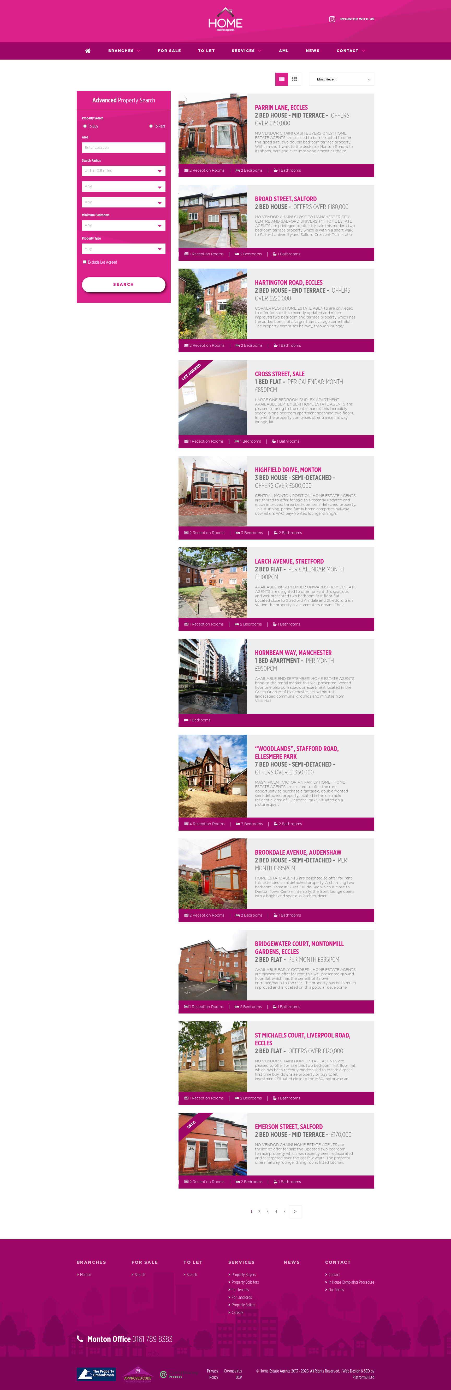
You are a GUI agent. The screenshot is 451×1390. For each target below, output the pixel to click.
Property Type (91, 238)
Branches (121, 51)
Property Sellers (243, 1305)
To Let (206, 51)
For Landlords (242, 1297)
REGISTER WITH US (357, 19)
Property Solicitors (245, 1282)
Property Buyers (244, 1275)
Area (85, 137)
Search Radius (91, 161)
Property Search (92, 118)
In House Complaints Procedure (351, 1282)
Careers (237, 1313)
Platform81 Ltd (363, 1377)
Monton (85, 1275)
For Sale (169, 51)
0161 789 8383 (152, 1339)
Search (140, 1275)
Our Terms (336, 1290)
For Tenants (240, 1290)
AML (284, 51)
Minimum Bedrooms (95, 215)
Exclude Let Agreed (102, 262)
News (313, 51)
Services (243, 51)
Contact (348, 51)
